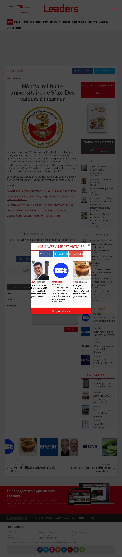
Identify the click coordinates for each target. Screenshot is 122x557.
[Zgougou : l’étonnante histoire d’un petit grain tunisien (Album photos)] (82, 270)
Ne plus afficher (61, 311)
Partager (46, 253)
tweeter (62, 253)
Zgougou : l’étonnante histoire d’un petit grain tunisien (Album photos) (81, 291)
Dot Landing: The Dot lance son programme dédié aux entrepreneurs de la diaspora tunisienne (61, 295)
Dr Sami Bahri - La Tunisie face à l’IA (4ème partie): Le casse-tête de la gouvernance (39, 291)
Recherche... (88, 9)
